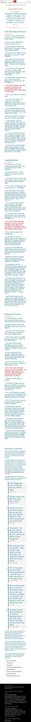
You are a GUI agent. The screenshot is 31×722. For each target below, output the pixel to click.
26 (5, 99)
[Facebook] (21, 27)
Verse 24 (23, 5)
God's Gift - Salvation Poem (13, 675)
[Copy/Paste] (7, 27)
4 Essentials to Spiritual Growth (14, 667)
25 (5, 94)
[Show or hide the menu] (29, 1)
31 (5, 145)
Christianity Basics (11, 669)
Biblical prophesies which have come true (14, 472)
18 (5, 42)
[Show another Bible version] (27, 1)
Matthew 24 (8, 34)
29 (5, 121)
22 (5, 68)
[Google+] (24, 27)
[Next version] (17, 24)
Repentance (9, 665)
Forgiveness (9, 663)
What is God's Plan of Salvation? (14, 671)
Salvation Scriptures (11, 673)
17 (5, 36)
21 (5, 59)
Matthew (8, 5)
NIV (14, 24)
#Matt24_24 (16, 27)
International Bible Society (11, 694)
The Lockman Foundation (10, 708)
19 (5, 47)
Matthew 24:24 (15, 9)
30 (5, 133)
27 (5, 108)
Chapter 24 (15, 5)
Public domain (8, 720)
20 (5, 53)
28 (5, 116)
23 (5, 78)
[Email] (10, 27)
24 (5, 85)
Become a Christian (11, 660)
